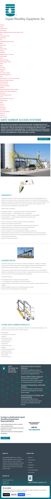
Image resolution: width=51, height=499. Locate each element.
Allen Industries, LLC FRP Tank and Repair (9, 78)
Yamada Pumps (3, 28)
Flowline (2, 71)
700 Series (2, 67)
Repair (1, 102)
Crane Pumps (3, 30)
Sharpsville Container (5, 85)
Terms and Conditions (5, 111)
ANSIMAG (2, 52)
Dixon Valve (3, 93)
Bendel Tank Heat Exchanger (6, 80)
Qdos (1, 65)
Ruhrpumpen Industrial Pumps (7, 41)
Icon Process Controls (5, 73)
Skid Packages (3, 56)
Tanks (1, 76)
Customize (21, 494)
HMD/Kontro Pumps (4, 36)
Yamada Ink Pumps (4, 60)
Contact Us (2, 113)
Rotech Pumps (3, 49)
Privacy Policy (31, 472)
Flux (1, 34)
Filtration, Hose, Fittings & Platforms (8, 91)
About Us (2, 104)
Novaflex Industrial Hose (5, 95)
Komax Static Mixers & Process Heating (9, 89)
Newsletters (3, 108)
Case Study (2, 109)
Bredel (1, 63)
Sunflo (1, 58)
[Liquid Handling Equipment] (25, 12)
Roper (1, 43)
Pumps (1, 27)
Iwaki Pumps (3, 38)
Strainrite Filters (3, 100)
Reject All (13, 494)
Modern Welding (4, 82)
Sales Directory (3, 117)
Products (2, 25)
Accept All (6, 494)
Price (1, 39)
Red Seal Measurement (5, 74)
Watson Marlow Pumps (5, 62)
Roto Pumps (3, 45)
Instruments (3, 69)
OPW (1, 97)
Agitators (2, 87)
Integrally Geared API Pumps (7, 54)
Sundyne (2, 50)
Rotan (1, 47)
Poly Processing (4, 84)
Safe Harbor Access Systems (7, 98)
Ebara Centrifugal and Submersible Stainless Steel (11, 32)
